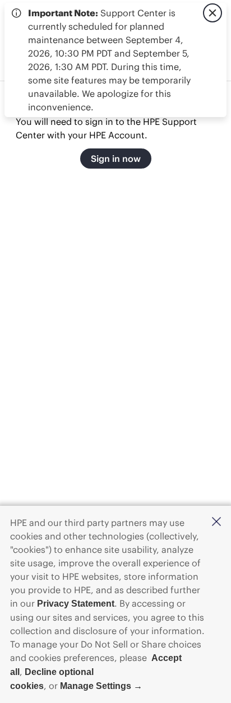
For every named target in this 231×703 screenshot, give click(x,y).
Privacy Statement (75, 603)
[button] (216, 522)
